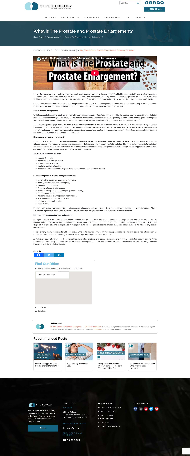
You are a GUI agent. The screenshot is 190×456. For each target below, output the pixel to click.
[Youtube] (162, 2)
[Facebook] (146, 2)
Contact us (98, 329)
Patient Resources (112, 17)
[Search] (138, 3)
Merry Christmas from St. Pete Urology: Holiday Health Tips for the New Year (110, 366)
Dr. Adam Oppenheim (93, 327)
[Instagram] (150, 2)
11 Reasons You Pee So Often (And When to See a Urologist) (142, 366)
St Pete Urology (56, 323)
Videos (131, 50)
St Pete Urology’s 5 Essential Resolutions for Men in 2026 (47, 365)
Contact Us (140, 17)
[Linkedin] (59, 255)
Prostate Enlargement (105, 50)
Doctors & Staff (92, 17)
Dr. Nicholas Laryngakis (72, 327)
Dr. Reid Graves (56, 327)
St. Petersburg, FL (121, 50)
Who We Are (50, 17)
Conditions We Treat (70, 17)
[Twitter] (158, 2)
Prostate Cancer (90, 50)
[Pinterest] (154, 2)
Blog (127, 17)
